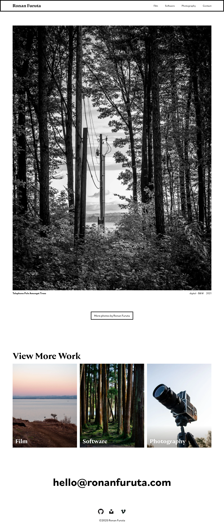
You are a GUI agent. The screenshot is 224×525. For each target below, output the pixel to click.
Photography (189, 5)
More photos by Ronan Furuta (112, 315)
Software (170, 5)
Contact (207, 5)
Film (156, 5)
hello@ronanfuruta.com (112, 481)
